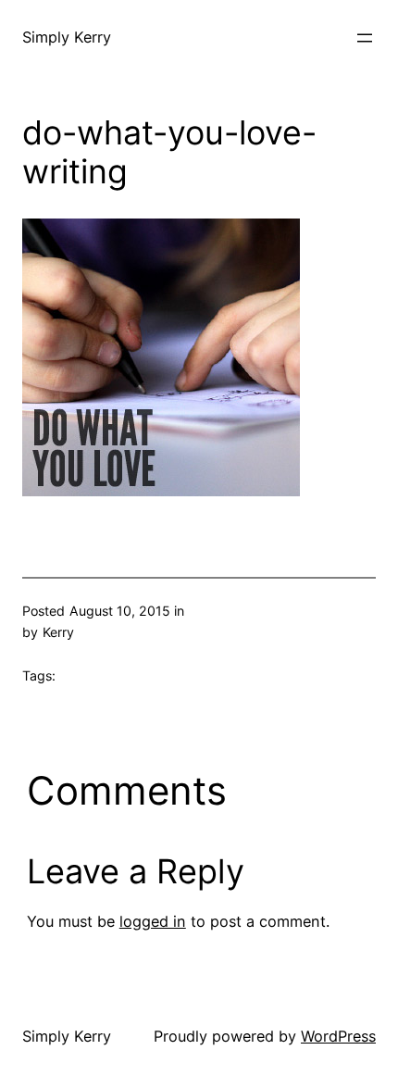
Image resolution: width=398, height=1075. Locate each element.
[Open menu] (365, 38)
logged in (152, 921)
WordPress (338, 1036)
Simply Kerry (66, 37)
